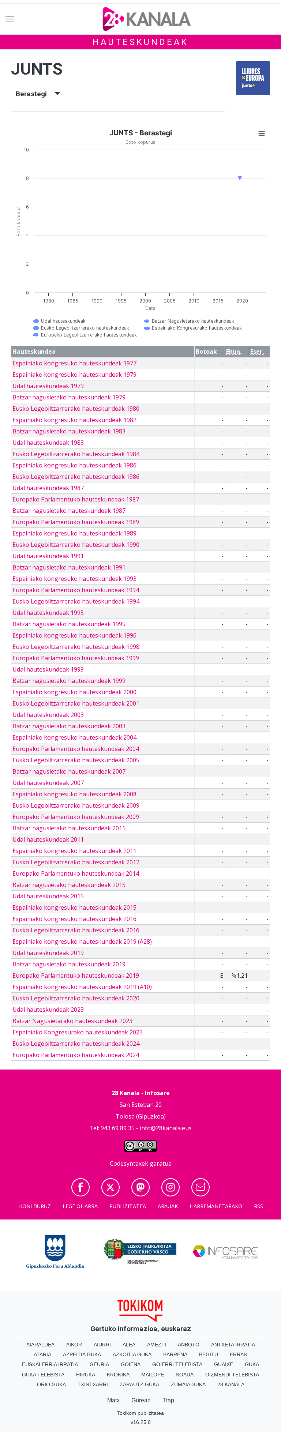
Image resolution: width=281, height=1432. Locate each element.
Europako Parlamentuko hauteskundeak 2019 (75, 975)
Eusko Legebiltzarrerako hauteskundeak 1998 (75, 647)
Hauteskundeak (140, 42)
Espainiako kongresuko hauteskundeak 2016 (74, 919)
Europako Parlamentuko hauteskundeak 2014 (75, 873)
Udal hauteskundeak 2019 (48, 953)
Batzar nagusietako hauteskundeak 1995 (68, 624)
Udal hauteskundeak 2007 (48, 783)
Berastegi (35, 94)
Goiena (130, 1364)
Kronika (118, 1374)
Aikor (74, 1345)
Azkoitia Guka (132, 1354)
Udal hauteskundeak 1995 (48, 613)
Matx (113, 1400)
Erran (238, 1354)
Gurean (141, 1400)
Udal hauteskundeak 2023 (48, 1010)
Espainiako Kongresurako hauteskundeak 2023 (77, 1032)
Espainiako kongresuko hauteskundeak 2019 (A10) (82, 987)
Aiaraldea (40, 1345)
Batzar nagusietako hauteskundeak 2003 (68, 726)
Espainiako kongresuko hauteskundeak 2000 (74, 692)
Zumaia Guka (188, 1384)
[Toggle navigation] (10, 19)
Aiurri (102, 1345)
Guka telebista (43, 1374)
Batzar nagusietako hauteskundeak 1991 (68, 567)
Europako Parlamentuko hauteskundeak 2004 (75, 749)
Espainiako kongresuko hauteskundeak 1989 (74, 533)
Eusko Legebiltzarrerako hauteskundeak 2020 (75, 998)
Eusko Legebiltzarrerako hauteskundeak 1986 (75, 477)
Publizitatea (127, 1206)
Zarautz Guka (139, 1384)
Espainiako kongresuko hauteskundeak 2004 (74, 737)
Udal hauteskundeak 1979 (48, 386)
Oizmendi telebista (232, 1374)
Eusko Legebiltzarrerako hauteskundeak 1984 (75, 454)
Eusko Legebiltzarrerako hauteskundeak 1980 (75, 409)
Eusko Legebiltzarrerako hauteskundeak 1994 (75, 601)
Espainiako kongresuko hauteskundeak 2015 (74, 907)
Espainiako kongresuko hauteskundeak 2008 (74, 794)
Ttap (168, 1400)
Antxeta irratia (233, 1345)
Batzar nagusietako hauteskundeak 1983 (68, 431)
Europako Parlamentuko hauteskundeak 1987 (75, 499)
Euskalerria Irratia (50, 1364)
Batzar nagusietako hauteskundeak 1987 (68, 511)
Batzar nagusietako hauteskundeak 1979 (68, 397)
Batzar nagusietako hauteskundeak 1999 (68, 681)
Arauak (168, 1206)
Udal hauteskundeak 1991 (48, 556)
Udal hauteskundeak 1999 (48, 669)
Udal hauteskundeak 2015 (48, 896)
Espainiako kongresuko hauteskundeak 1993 (74, 579)
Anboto (188, 1345)
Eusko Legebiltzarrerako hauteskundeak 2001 (75, 703)
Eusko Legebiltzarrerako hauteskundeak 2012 (75, 862)
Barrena (175, 1354)
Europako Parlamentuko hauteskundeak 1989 (75, 522)
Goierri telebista (177, 1364)
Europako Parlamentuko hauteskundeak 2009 (75, 817)
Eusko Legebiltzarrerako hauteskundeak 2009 (75, 805)
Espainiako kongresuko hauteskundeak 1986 (74, 465)
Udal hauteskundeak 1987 (48, 488)
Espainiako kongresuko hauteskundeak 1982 (74, 420)
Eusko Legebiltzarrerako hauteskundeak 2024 (75, 1044)
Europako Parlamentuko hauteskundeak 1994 (75, 590)
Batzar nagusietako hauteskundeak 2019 (68, 964)
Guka (252, 1364)
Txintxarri (93, 1384)
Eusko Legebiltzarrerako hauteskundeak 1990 (75, 545)
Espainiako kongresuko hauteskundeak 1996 (74, 635)
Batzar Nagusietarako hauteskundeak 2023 (72, 1021)
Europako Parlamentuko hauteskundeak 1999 (75, 658)
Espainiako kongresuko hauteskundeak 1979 (74, 375)
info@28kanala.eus (166, 1128)
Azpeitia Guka (82, 1354)
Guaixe (223, 1364)
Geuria (99, 1364)
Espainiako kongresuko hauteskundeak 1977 (74, 363)
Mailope (152, 1374)
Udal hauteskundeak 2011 (48, 839)
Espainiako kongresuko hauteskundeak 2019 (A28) (82, 941)
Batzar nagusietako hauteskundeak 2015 (68, 885)
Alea (129, 1345)
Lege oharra (80, 1206)
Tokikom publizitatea (140, 1413)
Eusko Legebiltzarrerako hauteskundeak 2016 (75, 930)
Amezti (156, 1345)
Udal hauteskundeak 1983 (48, 443)
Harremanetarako (216, 1206)
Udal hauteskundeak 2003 (48, 715)
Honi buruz (34, 1206)
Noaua (185, 1374)
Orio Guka (51, 1384)
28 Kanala (230, 1384)
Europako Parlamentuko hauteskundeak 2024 (75, 1055)
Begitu (208, 1354)
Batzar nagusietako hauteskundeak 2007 (68, 771)
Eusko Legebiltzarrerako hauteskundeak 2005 (75, 760)
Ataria (42, 1354)
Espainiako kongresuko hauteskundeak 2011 (74, 851)
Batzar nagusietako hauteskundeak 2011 (68, 828)
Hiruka (85, 1374)
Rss (258, 1206)
